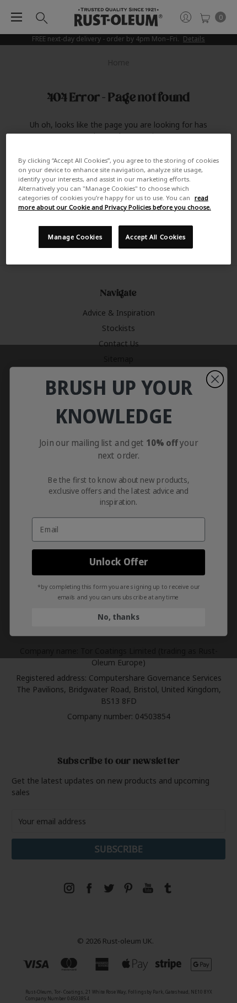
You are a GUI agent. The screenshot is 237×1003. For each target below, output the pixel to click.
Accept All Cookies (155, 237)
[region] (118, 199)
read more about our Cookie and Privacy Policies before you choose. (114, 202)
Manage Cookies (75, 237)
